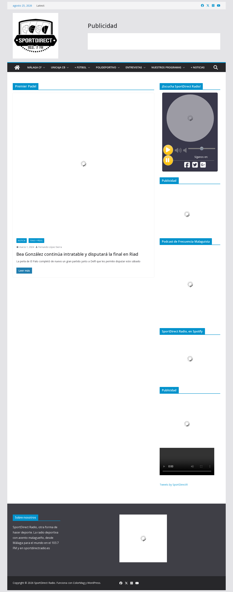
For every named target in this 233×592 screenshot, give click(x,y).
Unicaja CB (58, 67)
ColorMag (79, 583)
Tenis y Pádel (36, 240)
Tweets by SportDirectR (174, 484)
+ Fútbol (80, 67)
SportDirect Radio (44, 583)
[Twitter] (195, 166)
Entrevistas (134, 67)
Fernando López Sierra (50, 247)
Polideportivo (106, 67)
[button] (43, 67)
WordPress (93, 583)
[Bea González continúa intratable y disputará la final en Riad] (83, 164)
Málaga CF (34, 67)
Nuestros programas (166, 67)
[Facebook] (187, 166)
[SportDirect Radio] (17, 67)
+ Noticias (198, 67)
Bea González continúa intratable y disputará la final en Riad (77, 254)
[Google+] (203, 166)
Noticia (21, 240)
